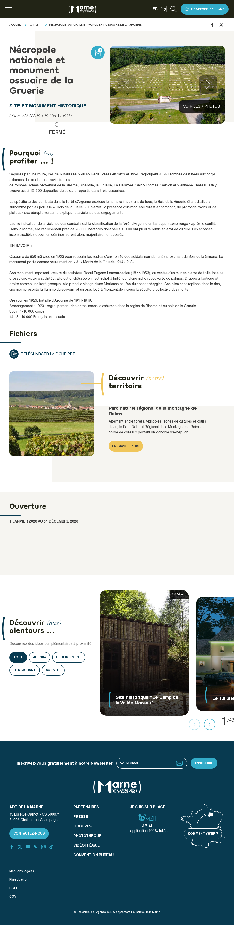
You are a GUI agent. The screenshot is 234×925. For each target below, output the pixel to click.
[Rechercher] (173, 9)
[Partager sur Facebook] (212, 24)
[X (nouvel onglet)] (20, 847)
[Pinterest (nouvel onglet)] (35, 847)
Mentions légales (21, 871)
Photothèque (87, 836)
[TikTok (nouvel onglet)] (51, 847)
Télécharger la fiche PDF (48, 354)
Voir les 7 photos (201, 106)
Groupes (82, 826)
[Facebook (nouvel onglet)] (11, 847)
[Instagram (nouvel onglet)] (43, 847)
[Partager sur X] (221, 24)
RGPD (14, 888)
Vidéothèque (86, 845)
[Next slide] (208, 84)
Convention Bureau (93, 855)
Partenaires (86, 807)
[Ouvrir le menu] (9, 9)
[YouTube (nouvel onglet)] (28, 847)
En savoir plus (125, 446)
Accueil (15, 24)
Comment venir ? (203, 833)
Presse (80, 816)
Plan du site (18, 879)
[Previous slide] (126, 84)
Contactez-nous (29, 833)
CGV (12, 896)
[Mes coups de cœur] (164, 9)
